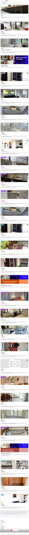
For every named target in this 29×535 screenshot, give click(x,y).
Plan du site (2, 520)
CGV (1, 525)
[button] (13, 29)
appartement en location (9, 513)
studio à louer (13, 513)
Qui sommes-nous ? (3, 521)
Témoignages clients (3, 526)
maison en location (5, 513)
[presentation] (1, 26)
